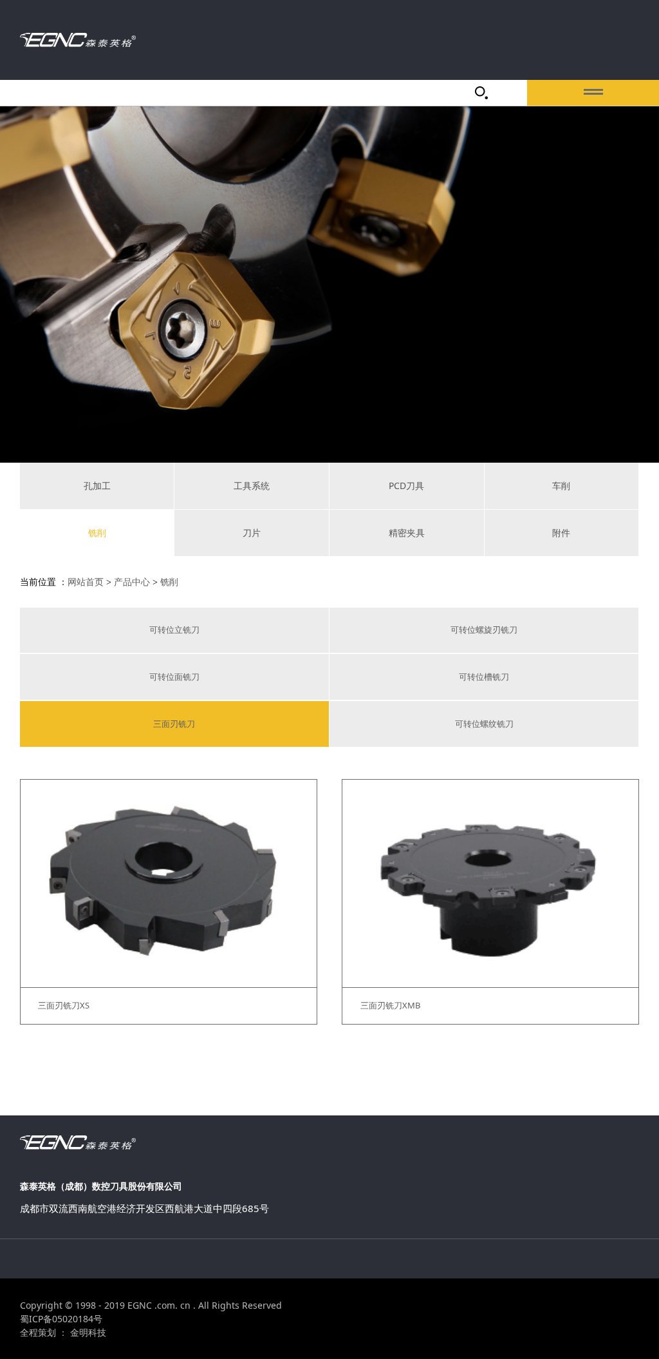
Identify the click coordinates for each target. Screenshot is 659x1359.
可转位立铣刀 (174, 629)
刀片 (252, 532)
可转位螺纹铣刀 (484, 723)
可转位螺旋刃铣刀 (483, 629)
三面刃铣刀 (174, 723)
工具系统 (252, 485)
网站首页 (86, 582)
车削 (561, 485)
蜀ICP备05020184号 (61, 1319)
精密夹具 (407, 532)
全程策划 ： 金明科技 (63, 1332)
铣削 (97, 532)
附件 (561, 532)
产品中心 (132, 582)
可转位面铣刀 (174, 676)
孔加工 (97, 485)
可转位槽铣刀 (484, 676)
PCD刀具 (406, 485)
